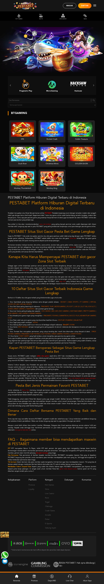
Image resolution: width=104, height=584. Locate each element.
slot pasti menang (42, 453)
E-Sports (48, 524)
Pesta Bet (73, 238)
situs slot (72, 247)
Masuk (69, 6)
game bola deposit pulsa (68, 469)
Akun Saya (87, 581)
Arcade (48, 515)
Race (85, 18)
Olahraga (48, 506)
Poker (47, 519)
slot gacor (26, 270)
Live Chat (69, 581)
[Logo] (25, 5)
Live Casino (63, 18)
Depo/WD (52, 581)
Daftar (84, 6)
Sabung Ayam (50, 528)
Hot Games (18, 18)
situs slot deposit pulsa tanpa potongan (82, 378)
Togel (47, 502)
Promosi (32, 485)
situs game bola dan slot (23, 430)
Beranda (16, 581)
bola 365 (63, 281)
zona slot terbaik (45, 224)
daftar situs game (43, 356)
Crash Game (50, 511)
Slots (41, 18)
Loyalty (31, 489)
